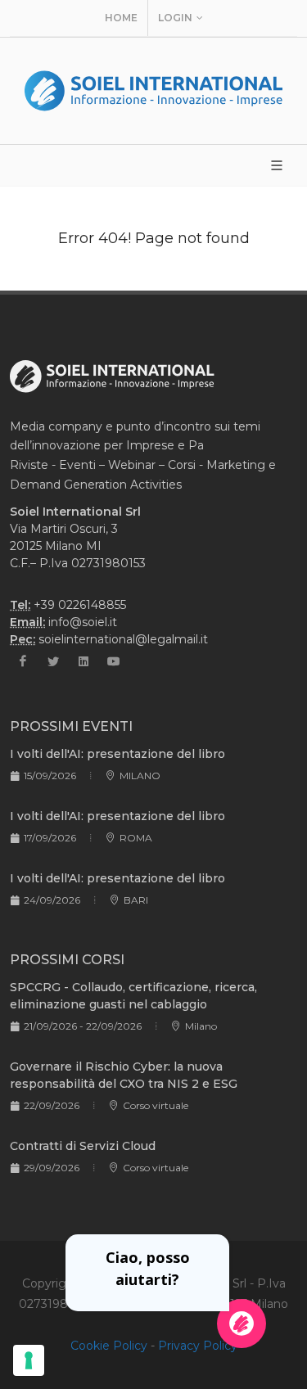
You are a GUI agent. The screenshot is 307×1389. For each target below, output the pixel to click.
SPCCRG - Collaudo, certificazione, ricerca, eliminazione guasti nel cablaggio (133, 996)
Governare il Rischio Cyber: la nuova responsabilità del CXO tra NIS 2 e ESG (123, 1075)
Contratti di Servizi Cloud (83, 1146)
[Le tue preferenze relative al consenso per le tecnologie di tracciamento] (28, 1360)
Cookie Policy (108, 1345)
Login (175, 17)
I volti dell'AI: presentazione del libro (117, 753)
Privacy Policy (197, 1345)
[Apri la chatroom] (241, 1323)
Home (121, 17)
